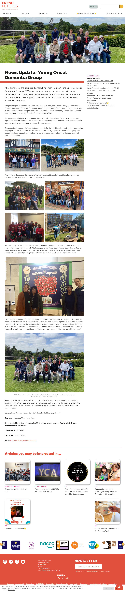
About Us (23, 13)
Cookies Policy (50, 584)
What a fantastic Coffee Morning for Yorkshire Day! (100, 106)
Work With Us (40, 584)
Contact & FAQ (19, 584)
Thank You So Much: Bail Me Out (100, 81)
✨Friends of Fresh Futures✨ (86, 13)
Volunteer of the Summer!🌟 (98, 103)
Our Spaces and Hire (113, 13)
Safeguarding (84, 584)
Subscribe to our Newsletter (88, 567)
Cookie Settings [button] (108, 588)
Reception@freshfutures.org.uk (51, 570)
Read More (11, 590)
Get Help (6, 13)
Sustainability (112, 584)
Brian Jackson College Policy (98, 584)
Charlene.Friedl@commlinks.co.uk (23, 440)
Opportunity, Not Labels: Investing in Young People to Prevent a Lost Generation (101, 98)
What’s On (41, 13)
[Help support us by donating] (119, 587)
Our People (10, 584)
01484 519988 (45, 568)
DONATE (93, 6)
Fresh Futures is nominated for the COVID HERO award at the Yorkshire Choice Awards (103, 90)
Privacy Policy (74, 584)
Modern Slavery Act (62, 584)
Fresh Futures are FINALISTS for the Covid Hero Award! (103, 84)
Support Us (61, 13)
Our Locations (30, 584)
